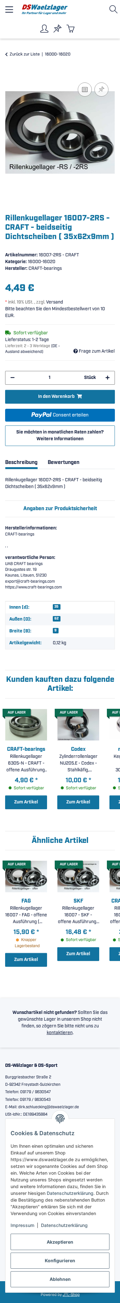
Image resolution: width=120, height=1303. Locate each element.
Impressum (22, 1225)
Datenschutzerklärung (70, 1193)
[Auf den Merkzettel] (101, 89)
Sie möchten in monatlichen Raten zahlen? (60, 435)
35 (56, 606)
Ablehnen (60, 1279)
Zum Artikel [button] (26, 802)
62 (56, 618)
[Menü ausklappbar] (9, 7)
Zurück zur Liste (25, 54)
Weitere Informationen (60, 439)
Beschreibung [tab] (21, 462)
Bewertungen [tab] (63, 462)
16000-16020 (41, 262)
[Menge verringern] (12, 377)
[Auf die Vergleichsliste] (85, 89)
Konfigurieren (60, 1260)
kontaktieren (60, 1033)
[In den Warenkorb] (10, 73)
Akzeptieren (60, 1242)
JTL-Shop (71, 1294)
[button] (114, 9)
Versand (54, 302)
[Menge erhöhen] (107, 377)
